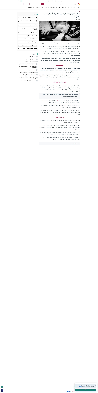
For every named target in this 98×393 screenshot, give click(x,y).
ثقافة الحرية (69, 392)
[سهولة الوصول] (20, 1)
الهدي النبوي (52, 7)
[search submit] (42, 4)
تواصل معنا (30, 7)
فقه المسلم (44, 7)
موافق (86, 390)
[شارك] (2, 387)
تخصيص (80, 386)
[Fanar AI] (2, 390)
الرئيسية (77, 7)
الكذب (57, 101)
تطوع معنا (21, 4)
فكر (73, 7)
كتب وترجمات (60, 7)
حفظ (77, 43)
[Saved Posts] (18, 1)
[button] (54, 43)
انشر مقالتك (27, 4)
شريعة (68, 7)
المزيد (37, 7)
